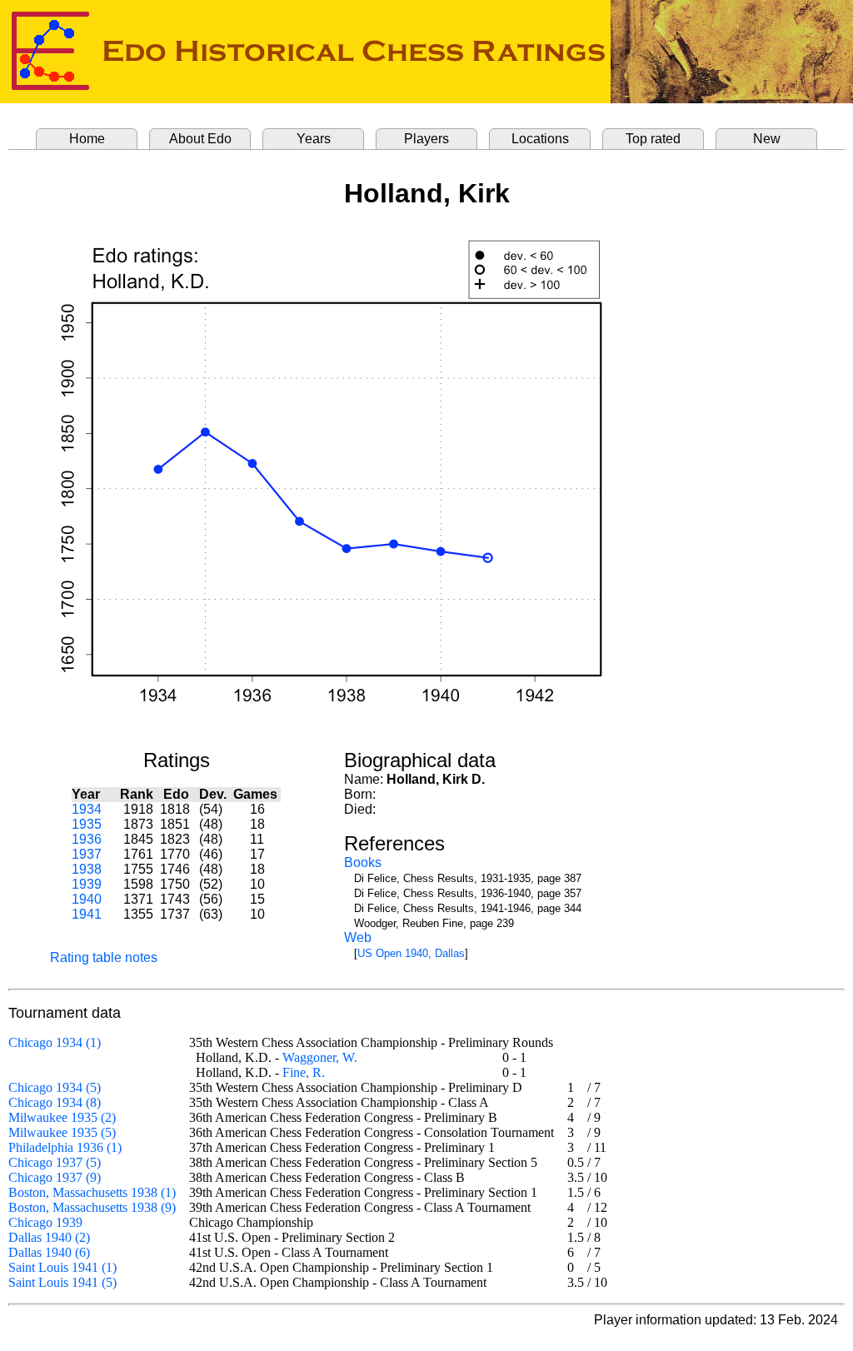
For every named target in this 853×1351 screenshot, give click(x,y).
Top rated (653, 139)
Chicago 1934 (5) (54, 1087)
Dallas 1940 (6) (49, 1252)
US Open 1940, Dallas (411, 953)
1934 (87, 809)
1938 (87, 869)
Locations (540, 139)
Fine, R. (303, 1072)
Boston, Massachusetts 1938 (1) (92, 1192)
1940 (87, 899)
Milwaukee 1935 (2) (62, 1117)
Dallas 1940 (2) (49, 1237)
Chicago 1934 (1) (54, 1042)
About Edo (200, 139)
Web (358, 937)
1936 (87, 839)
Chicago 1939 (45, 1222)
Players (426, 139)
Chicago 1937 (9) (54, 1177)
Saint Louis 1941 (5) (62, 1282)
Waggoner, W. (319, 1057)
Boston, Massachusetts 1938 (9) (92, 1207)
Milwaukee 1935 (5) (62, 1132)
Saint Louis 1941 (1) (62, 1267)
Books (363, 862)
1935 (87, 824)
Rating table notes (103, 957)
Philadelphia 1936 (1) (65, 1147)
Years (314, 139)
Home (87, 139)
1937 (87, 854)
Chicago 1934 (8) (54, 1102)
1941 (87, 914)
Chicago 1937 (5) (54, 1162)
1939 (87, 884)
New (767, 139)
